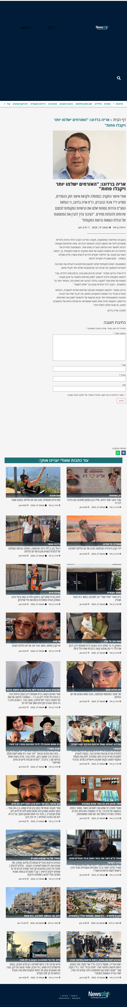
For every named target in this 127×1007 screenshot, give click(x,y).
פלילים (98, 103)
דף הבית (119, 119)
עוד (8, 103)
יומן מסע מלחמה (83, 103)
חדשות (119, 103)
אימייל (122, 375)
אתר (124, 385)
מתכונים (52, 103)
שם (123, 365)
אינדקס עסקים (20, 103)
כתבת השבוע (66, 103)
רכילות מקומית (38, 103)
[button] (123, 453)
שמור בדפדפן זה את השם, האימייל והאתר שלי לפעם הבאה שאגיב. (95, 395)
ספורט (107, 103)
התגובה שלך (119, 333)
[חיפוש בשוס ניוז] (119, 78)
